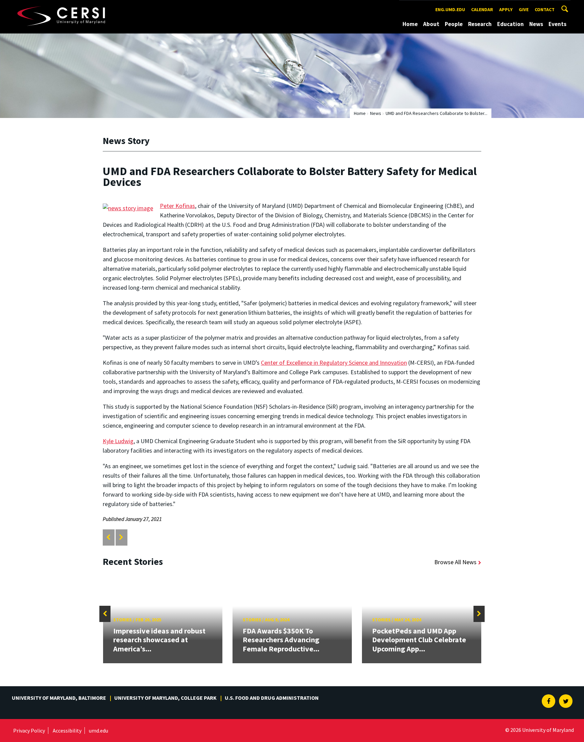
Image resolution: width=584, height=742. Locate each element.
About (431, 24)
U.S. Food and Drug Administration (272, 697)
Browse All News (455, 562)
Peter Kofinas (177, 206)
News (536, 24)
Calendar (482, 9)
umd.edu (98, 730)
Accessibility (67, 730)
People (454, 24)
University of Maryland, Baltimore (59, 697)
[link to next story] (121, 537)
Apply (506, 9)
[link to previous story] (108, 537)
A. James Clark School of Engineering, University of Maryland (73, 6)
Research (480, 24)
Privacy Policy (29, 730)
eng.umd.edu (450, 9)
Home (410, 24)
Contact (545, 9)
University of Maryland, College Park (165, 697)
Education (510, 24)
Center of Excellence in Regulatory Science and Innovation (334, 362)
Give (524, 9)
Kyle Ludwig (118, 441)
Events (557, 24)
